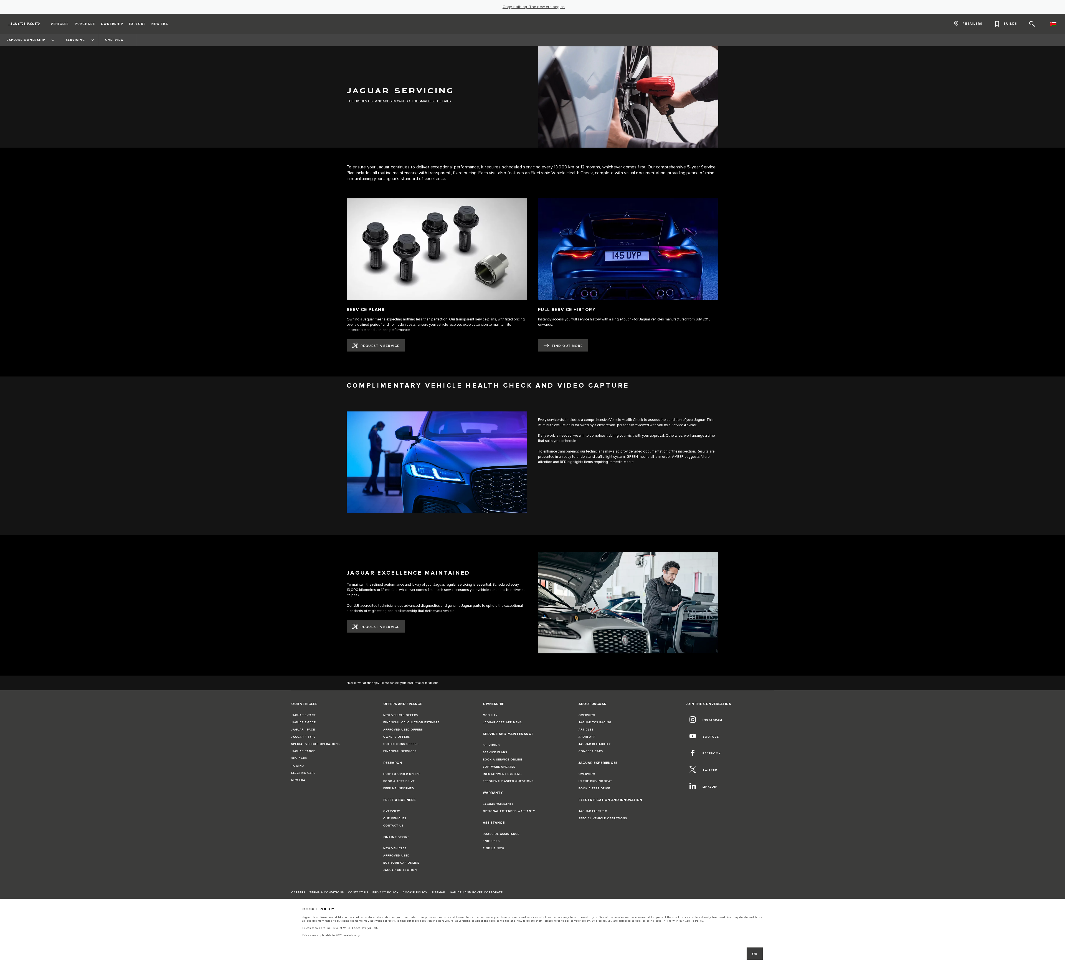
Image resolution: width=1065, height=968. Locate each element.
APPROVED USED (396, 855)
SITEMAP (438, 892)
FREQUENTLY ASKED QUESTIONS (508, 781)
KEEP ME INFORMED (398, 788)
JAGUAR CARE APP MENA (502, 722)
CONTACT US (393, 825)
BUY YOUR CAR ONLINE (401, 863)
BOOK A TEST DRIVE (399, 781)
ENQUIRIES (491, 841)
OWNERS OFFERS (396, 737)
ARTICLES (586, 729)
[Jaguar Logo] (24, 24)
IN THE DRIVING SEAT (595, 781)
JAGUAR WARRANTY (498, 804)
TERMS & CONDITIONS (327, 892)
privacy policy (580, 920)
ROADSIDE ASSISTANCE (501, 834)
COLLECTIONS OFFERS (401, 744)
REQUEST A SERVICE (380, 346)
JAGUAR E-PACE (303, 722)
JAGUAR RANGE (303, 751)
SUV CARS (299, 758)
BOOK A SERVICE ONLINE (502, 759)
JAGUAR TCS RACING (595, 722)
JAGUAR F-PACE (303, 715)
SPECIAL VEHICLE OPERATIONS (315, 744)
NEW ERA (298, 780)
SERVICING (491, 745)
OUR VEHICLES (394, 818)
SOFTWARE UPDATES (499, 767)
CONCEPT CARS (591, 751)
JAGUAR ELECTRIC (593, 811)
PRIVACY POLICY (385, 892)
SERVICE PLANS (495, 752)
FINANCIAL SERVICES (400, 751)
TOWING (297, 765)
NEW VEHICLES (395, 848)
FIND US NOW (493, 848)
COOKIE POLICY (415, 892)
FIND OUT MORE (567, 346)
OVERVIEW (391, 811)
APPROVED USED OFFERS (403, 729)
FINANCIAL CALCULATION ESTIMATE (411, 722)
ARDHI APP (587, 737)
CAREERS (298, 892)
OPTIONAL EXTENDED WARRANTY (509, 811)
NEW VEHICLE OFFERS (400, 715)
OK (754, 954)
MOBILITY (490, 715)
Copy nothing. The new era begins (534, 7)
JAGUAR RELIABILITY (595, 744)
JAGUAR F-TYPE (303, 737)
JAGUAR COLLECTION (400, 870)
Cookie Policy (694, 920)
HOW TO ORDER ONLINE (402, 774)
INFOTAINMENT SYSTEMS (502, 774)
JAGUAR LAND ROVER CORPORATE (476, 892)
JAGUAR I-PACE (303, 729)
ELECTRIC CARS (303, 773)
